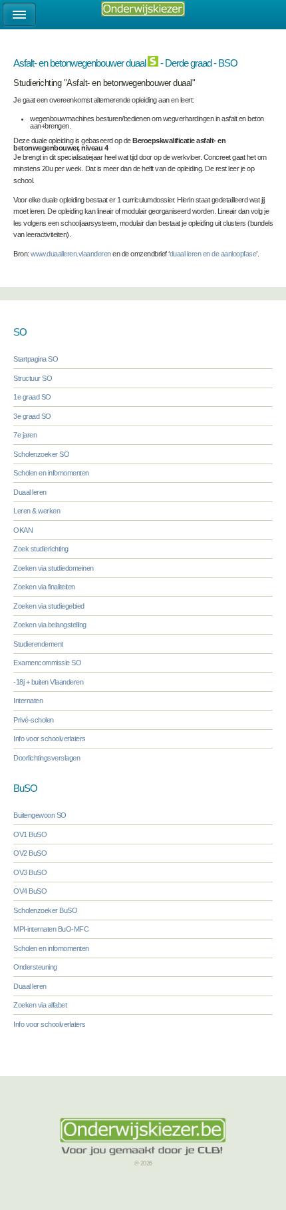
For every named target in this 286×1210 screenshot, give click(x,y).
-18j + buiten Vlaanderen (48, 682)
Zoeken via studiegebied (48, 606)
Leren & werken (36, 511)
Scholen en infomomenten (51, 473)
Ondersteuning (35, 967)
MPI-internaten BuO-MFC (50, 929)
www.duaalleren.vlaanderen (71, 254)
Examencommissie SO (47, 663)
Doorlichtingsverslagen (46, 758)
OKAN (23, 530)
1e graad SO (32, 397)
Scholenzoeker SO (41, 454)
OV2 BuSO (30, 853)
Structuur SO (32, 378)
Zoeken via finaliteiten (44, 587)
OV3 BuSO (30, 872)
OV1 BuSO (30, 834)
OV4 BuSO (30, 891)
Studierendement (38, 644)
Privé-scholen (33, 720)
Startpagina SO (35, 359)
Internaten (28, 701)
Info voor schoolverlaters (49, 739)
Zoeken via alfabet (40, 1005)
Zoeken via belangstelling (49, 625)
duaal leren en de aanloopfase (213, 254)
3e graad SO (32, 416)
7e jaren (25, 435)
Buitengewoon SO (40, 815)
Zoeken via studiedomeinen (53, 568)
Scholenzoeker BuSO (45, 910)
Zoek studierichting (41, 549)
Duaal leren (30, 492)
